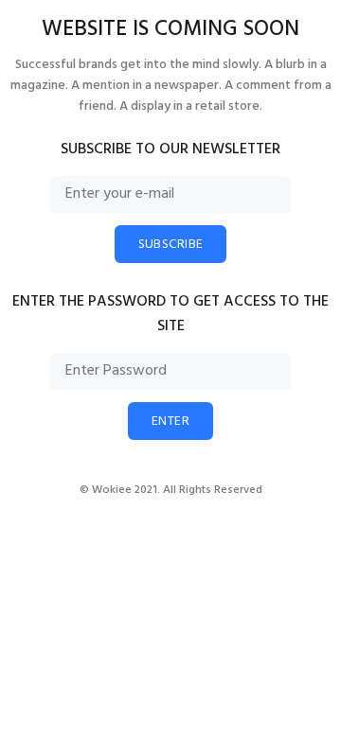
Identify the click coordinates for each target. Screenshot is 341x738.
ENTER (170, 421)
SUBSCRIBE (171, 244)
